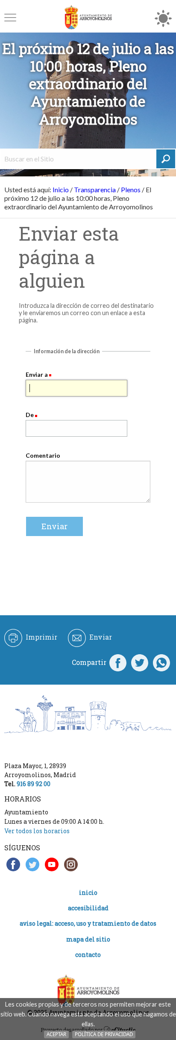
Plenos (131, 189)
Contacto (88, 955)
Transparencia (95, 189)
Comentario (43, 455)
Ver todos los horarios (37, 831)
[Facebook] (117, 662)
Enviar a (37, 374)
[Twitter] (139, 662)
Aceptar (56, 1034)
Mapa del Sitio (88, 939)
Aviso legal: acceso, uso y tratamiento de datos (88, 923)
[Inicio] (88, 17)
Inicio (61, 189)
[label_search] (165, 159)
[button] (10, 17)
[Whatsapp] (161, 662)
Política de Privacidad (104, 1034)
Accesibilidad (88, 908)
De (30, 414)
